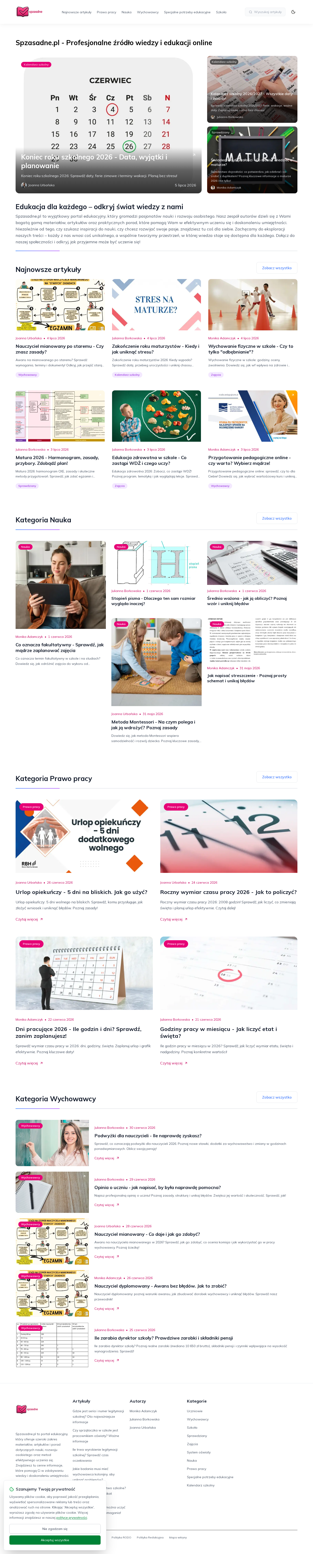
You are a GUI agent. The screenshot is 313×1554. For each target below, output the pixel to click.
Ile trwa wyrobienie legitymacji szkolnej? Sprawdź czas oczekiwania (95, 1455)
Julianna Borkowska (127, 338)
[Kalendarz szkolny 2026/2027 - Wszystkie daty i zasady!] (252, 89)
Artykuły (81, 1401)
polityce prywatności (71, 1518)
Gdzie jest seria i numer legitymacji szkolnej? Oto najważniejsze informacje (98, 1416)
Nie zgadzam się (55, 1529)
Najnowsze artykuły (76, 12)
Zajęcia (216, 374)
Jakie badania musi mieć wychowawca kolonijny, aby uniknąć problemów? (94, 1474)
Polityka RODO (121, 1537)
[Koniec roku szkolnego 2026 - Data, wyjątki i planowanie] (109, 124)
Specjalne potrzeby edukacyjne (187, 12)
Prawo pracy (106, 12)
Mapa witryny (178, 1537)
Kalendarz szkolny (36, 64)
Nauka (127, 12)
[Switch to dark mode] (293, 12)
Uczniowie (195, 1411)
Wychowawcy (148, 12)
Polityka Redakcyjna (150, 1537)
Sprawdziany (220, 132)
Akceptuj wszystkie (55, 1540)
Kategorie (197, 1401)
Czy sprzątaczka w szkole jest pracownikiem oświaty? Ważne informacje (96, 1435)
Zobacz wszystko (277, 268)
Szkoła (221, 12)
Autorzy (138, 1401)
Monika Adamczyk (222, 338)
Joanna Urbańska (29, 338)
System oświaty (199, 1452)
